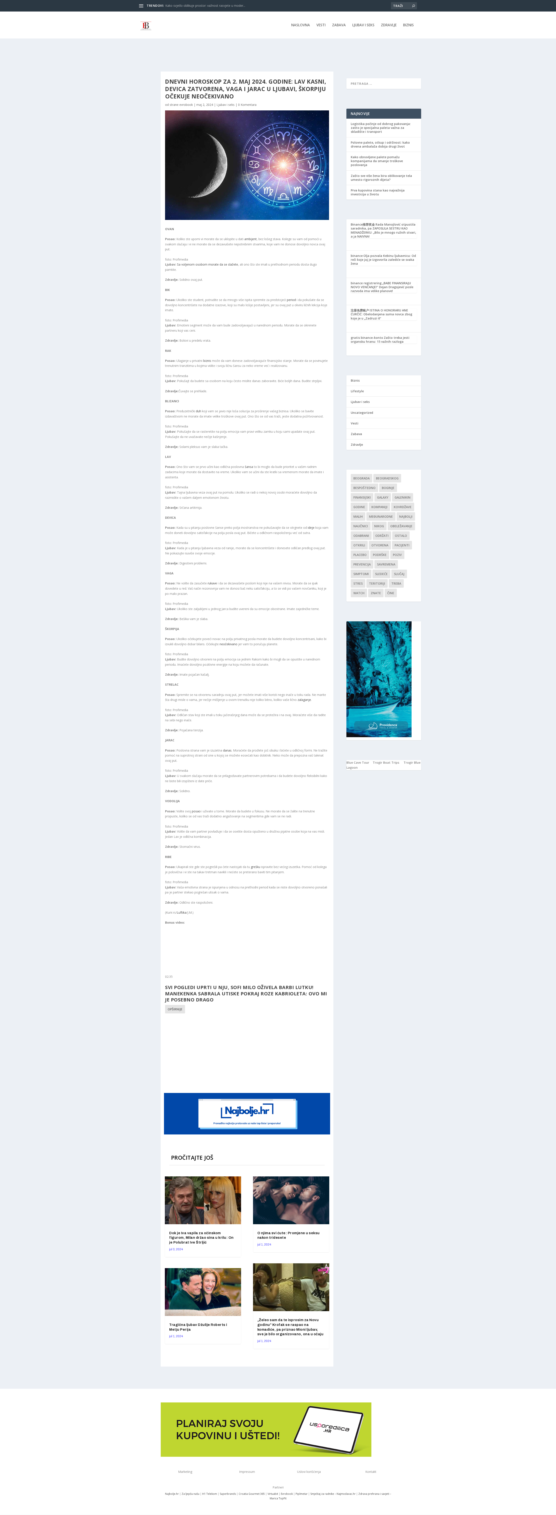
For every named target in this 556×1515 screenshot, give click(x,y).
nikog (379, 526)
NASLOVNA (300, 25)
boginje (388, 488)
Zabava (339, 25)
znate (376, 593)
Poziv (397, 555)
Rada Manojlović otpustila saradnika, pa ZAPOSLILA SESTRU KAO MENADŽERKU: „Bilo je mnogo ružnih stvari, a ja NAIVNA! (383, 230)
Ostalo (401, 536)
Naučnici (360, 526)
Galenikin (402, 497)
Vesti (321, 25)
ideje (311, 528)
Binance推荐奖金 (363, 224)
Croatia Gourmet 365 (252, 1494)
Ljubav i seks (363, 25)
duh (199, 411)
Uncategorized (362, 413)
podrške (380, 555)
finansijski (362, 497)
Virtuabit (273, 1494)
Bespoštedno (364, 488)
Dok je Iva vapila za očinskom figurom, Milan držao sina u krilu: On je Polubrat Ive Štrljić (201, 1237)
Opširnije (175, 1009)
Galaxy (382, 497)
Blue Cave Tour (357, 762)
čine (390, 593)
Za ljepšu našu (190, 1494)
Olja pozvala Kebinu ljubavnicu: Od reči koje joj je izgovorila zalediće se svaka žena (383, 260)
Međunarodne (381, 516)
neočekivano (229, 644)
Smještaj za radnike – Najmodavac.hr (333, 1494)
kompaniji (379, 507)
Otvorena (379, 545)
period (292, 300)
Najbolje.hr (172, 1494)
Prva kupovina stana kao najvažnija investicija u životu (378, 192)
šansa (249, 467)
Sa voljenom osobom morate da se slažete (207, 264)
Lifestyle (357, 391)
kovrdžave (403, 507)
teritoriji (377, 583)
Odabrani (361, 536)
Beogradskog (387, 478)
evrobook (186, 105)
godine (359, 507)
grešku (256, 867)
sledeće (381, 574)
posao (197, 811)
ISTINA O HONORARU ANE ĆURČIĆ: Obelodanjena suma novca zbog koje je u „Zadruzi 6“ (381, 314)
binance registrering (366, 283)
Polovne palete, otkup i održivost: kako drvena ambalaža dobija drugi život (380, 144)
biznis (207, 361)
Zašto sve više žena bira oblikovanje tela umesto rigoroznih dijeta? (381, 178)
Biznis (408, 25)
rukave (213, 583)
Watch (358, 593)
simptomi (361, 574)
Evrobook (287, 1494)
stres (358, 583)
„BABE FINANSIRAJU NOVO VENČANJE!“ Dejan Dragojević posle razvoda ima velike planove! (382, 287)
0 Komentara (247, 105)
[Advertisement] (247, 1052)
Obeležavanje (401, 526)
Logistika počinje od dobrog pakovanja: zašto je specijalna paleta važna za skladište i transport (381, 128)
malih (358, 516)
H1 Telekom (209, 1494)
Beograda (361, 478)
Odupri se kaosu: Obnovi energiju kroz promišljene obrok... (206, 5)
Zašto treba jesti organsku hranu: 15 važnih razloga (380, 340)
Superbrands (228, 1494)
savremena (386, 564)
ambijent (250, 239)
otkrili (359, 545)
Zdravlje (389, 25)
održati (382, 536)
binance (357, 256)
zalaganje (304, 700)
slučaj (399, 574)
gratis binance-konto (367, 338)
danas (227, 750)
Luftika (181, 912)
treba (396, 583)
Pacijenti (402, 545)
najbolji (405, 516)
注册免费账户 (360, 310)
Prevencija (362, 564)
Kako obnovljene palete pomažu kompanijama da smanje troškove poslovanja (377, 161)
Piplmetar (301, 1494)
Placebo (360, 555)
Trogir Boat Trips (386, 762)
